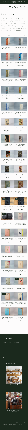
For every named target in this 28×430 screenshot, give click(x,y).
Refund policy (22, 422)
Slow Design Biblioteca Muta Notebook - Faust (7, 48)
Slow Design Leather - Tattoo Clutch (7, 222)
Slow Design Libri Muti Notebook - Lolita (20, 287)
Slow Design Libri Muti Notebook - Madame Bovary (7, 303)
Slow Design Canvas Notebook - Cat (7, 145)
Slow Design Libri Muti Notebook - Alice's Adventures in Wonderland (20, 223)
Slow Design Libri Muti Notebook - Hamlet (20, 255)
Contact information (15, 426)
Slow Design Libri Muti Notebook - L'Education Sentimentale (20, 272)
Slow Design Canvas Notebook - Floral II (7, 160)
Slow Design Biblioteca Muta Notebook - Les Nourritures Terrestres (7, 80)
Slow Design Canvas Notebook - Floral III (20, 160)
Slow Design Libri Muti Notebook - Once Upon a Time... (7, 319)
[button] (3, 7)
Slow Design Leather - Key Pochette (7, 207)
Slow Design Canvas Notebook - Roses (20, 175)
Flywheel (8, 422)
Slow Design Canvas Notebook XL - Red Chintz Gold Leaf (21, 191)
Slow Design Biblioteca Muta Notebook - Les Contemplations (20, 64)
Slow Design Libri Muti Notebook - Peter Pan (20, 318)
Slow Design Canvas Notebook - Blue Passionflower (7, 129)
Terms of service (14, 424)
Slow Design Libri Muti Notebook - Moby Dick (20, 303)
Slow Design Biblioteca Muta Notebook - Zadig (20, 113)
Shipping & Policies (8, 346)
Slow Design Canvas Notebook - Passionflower (7, 175)
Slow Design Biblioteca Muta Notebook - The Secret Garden (20, 97)
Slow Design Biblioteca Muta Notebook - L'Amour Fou (7, 64)
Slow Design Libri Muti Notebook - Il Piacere (7, 271)
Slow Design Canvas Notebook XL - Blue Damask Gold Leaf (7, 191)
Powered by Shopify (14, 422)
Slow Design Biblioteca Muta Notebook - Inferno (20, 48)
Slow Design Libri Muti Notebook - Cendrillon (7, 255)
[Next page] (18, 328)
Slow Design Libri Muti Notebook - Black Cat (20, 239)
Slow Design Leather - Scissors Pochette (20, 207)
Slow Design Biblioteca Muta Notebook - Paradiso (20, 80)
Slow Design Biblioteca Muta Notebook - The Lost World (7, 97)
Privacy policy (7, 424)
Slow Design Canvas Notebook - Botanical (20, 128)
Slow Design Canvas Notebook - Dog (20, 145)
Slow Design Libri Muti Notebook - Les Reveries (7, 287)
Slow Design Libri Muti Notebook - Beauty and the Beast (7, 240)
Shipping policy (22, 424)
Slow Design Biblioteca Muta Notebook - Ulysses (7, 113)
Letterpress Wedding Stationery (11, 342)
